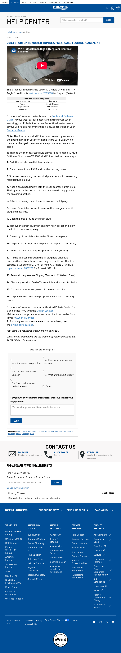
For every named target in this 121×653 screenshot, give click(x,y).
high (34, 431)
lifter (38, 431)
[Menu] (3, 8)
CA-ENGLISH (102, 510)
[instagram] (100, 622)
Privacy (39, 620)
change (18, 434)
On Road (33, 2)
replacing (11, 434)
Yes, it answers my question (26, 363)
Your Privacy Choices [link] (54, 620)
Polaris (4, 2)
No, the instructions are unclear (24, 373)
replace (70, 431)
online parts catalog (22, 324)
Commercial (54, 2)
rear (52, 431)
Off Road (15, 2)
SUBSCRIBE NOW (49, 510)
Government (68, 2)
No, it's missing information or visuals (58, 361)
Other (48, 386)
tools (32, 434)
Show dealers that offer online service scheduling (34, 497)
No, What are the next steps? (58, 374)
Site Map (29, 620)
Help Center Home (15, 32)
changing (25, 434)
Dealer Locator (45, 310)
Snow (24, 2)
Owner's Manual (24, 317)
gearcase (58, 431)
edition (47, 431)
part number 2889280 (40, 93)
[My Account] (112, 8)
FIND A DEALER (76, 510)
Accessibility (31, 624)
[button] (26, 454)
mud (42, 431)
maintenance (26, 431)
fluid (64, 431)
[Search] (107, 8)
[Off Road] (61, 8)
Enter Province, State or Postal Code (28, 477)
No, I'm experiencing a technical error (23, 385)
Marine (43, 2)
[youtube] (113, 622)
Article (27, 32)
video (19, 431)
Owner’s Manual (16, 130)
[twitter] (107, 622)
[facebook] (94, 622)
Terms (75, 620)
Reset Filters (107, 492)
